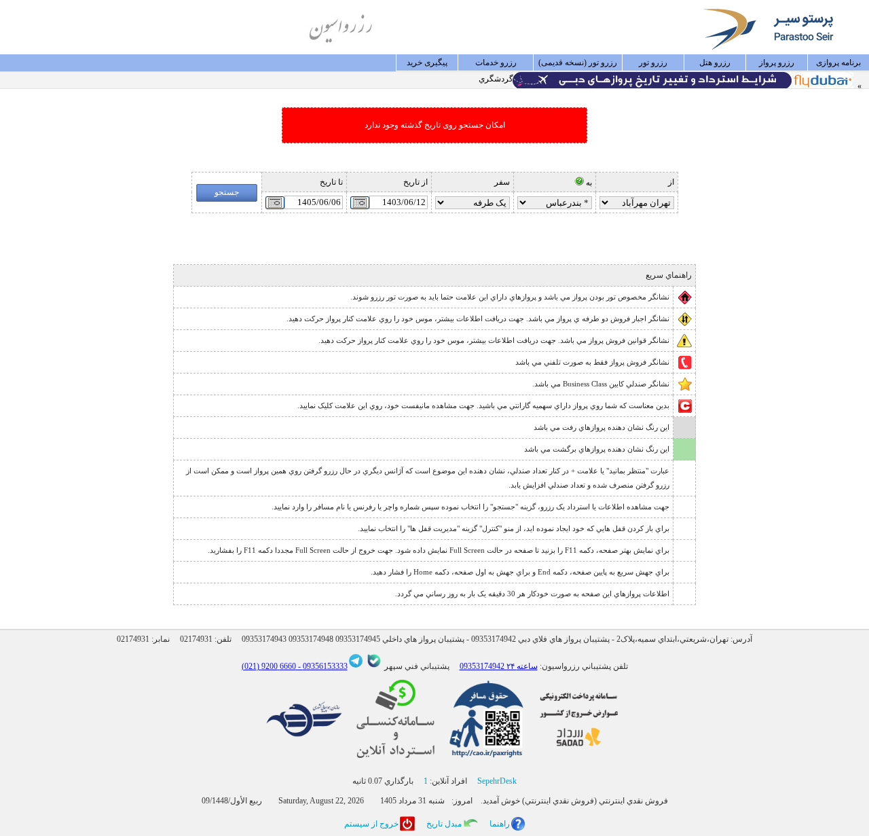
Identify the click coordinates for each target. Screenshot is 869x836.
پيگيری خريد (427, 62)
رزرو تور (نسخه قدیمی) (577, 62)
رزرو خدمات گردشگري (496, 64)
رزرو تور (653, 62)
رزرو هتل (715, 62)
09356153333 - (322, 666)
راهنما (499, 824)
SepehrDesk (497, 781)
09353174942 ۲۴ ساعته (499, 666)
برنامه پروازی (838, 62)
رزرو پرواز (776, 62)
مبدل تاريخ (444, 824)
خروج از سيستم (371, 824)
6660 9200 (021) (269, 666)
